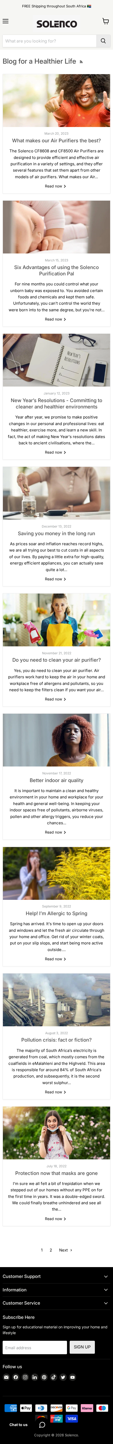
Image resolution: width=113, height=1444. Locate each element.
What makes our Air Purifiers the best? (56, 141)
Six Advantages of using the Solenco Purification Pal (56, 270)
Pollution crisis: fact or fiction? (56, 1040)
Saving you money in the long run (56, 533)
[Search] (103, 41)
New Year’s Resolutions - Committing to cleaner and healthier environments (56, 403)
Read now (54, 186)
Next (64, 1250)
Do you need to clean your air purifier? (56, 660)
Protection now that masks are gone (56, 1173)
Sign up (82, 1346)
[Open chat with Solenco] (42, 1424)
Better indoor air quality (57, 780)
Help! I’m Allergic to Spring (56, 913)
